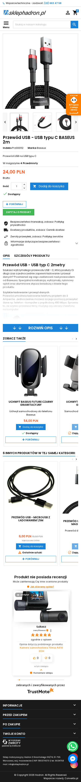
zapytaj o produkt (18, 212)
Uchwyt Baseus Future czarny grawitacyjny (31, 403)
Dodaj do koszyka (48, 186)
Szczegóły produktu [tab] (32, 256)
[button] (28, 586)
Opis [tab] (6, 256)
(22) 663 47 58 (52, 3)
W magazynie (11, 163)
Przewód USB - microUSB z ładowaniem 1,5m (30, 518)
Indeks (7, 148)
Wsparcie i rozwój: (61, 778)
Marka (32, 148)
